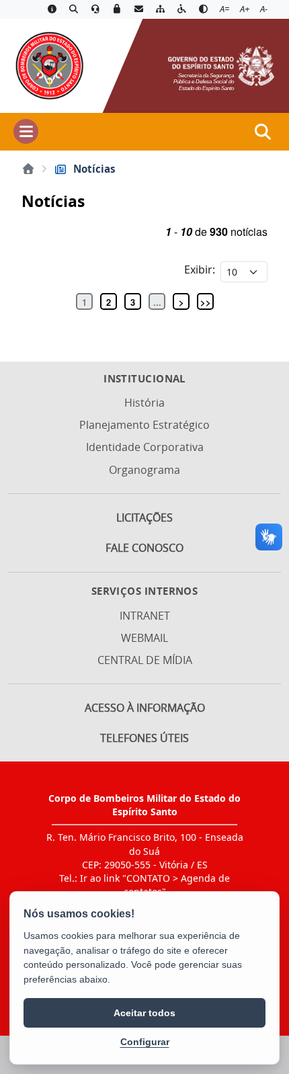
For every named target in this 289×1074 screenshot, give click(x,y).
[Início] (28, 168)
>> (205, 302)
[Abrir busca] (263, 132)
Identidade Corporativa (145, 447)
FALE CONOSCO (144, 547)
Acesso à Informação (145, 707)
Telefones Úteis (144, 738)
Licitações (144, 517)
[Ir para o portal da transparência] (73, 9)
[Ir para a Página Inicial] (48, 64)
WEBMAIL (144, 637)
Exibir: (199, 269)
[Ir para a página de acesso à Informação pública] (51, 9)
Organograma (144, 469)
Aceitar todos (144, 1012)
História (144, 402)
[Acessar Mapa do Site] (160, 9)
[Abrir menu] (25, 131)
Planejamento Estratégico (144, 424)
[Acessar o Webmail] (138, 9)
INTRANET (145, 615)
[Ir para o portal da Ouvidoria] (95, 9)
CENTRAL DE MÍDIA (144, 660)
